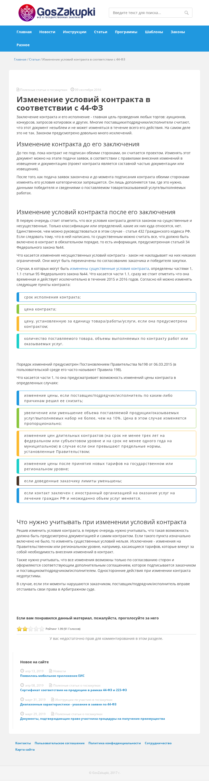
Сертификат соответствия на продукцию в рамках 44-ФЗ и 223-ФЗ (73, 690)
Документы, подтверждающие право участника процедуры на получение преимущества (92, 718)
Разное (23, 44)
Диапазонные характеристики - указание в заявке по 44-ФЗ (68, 704)
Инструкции (74, 31)
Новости (47, 31)
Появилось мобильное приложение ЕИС (52, 676)
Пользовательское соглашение (60, 743)
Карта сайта (25, 749)
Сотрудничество (158, 743)
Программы (126, 31)
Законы (178, 31)
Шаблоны (154, 31)
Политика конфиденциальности (114, 743)
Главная (24, 31)
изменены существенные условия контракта (109, 268)
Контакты (23, 743)
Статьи (100, 31)
